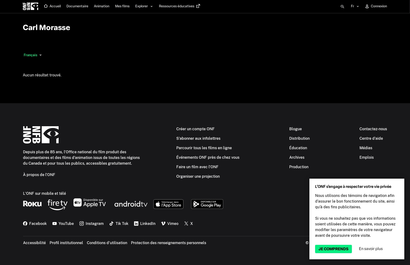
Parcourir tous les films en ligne (204, 148)
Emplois (366, 157)
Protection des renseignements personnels (168, 243)
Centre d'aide (371, 138)
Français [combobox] (30, 55)
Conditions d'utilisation (107, 243)
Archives (296, 157)
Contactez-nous (373, 129)
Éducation (298, 148)
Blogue (295, 129)
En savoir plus (371, 248)
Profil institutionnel (66, 243)
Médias (365, 148)
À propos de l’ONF (39, 174)
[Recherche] (342, 6)
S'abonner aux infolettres (198, 138)
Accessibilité (34, 243)
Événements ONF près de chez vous (207, 157)
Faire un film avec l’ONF (197, 167)
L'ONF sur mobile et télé (44, 193)
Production (298, 167)
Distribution (299, 138)
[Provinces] (40, 55)
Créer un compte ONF (195, 129)
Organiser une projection (198, 176)
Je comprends (333, 249)
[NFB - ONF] (30, 7)
